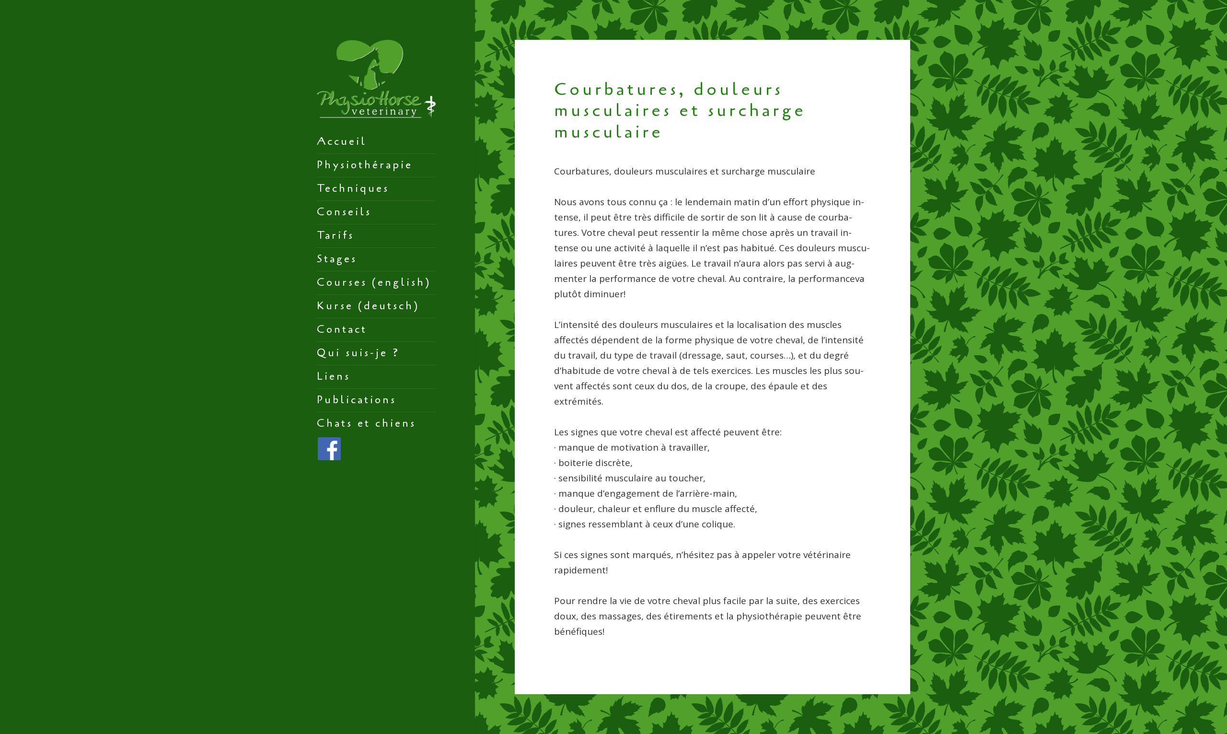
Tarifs (335, 235)
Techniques (353, 188)
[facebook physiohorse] (329, 448)
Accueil (342, 141)
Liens (333, 376)
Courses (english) (374, 282)
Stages (337, 259)
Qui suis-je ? (358, 353)
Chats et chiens (366, 423)
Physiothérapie (365, 165)
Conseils (344, 212)
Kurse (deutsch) (368, 306)
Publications (356, 400)
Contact (342, 329)
